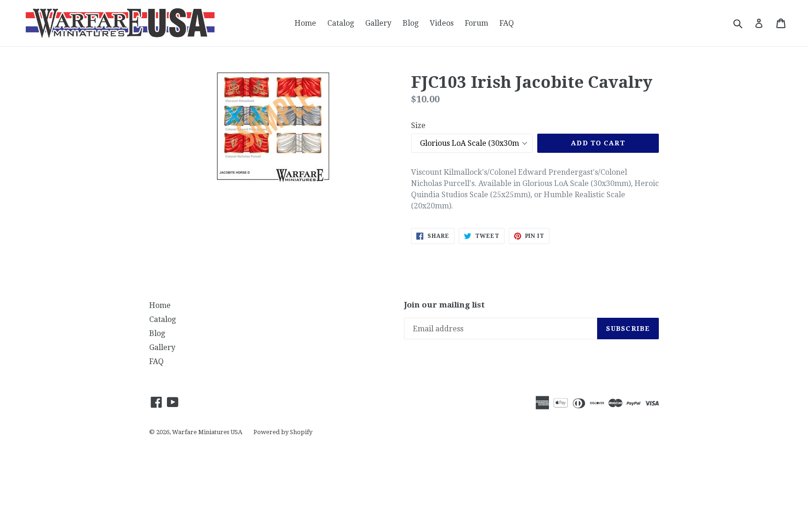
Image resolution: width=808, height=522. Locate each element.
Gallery (378, 23)
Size (418, 125)
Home (305, 23)
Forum (476, 23)
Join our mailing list (444, 304)
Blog (410, 23)
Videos (442, 23)
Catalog (340, 23)
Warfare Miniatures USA (207, 432)
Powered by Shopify (282, 432)
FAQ (506, 23)
